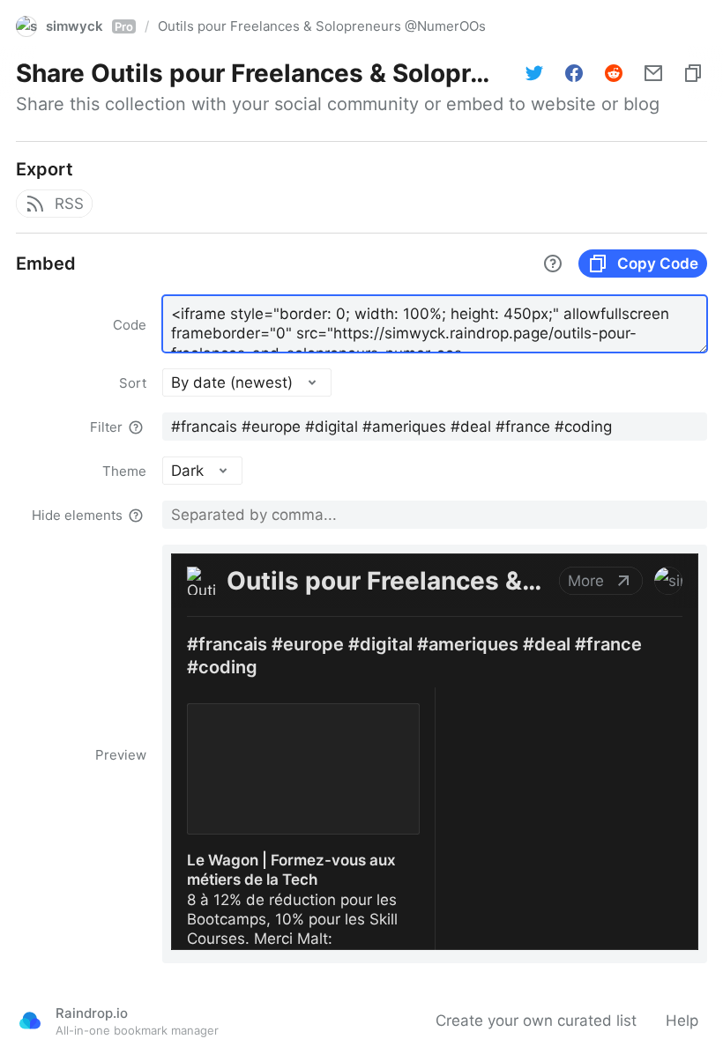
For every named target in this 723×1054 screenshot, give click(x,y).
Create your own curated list (536, 1020)
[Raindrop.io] (30, 1020)
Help (682, 1020)
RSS (69, 203)
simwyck (89, 26)
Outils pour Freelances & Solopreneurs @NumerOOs (322, 26)
